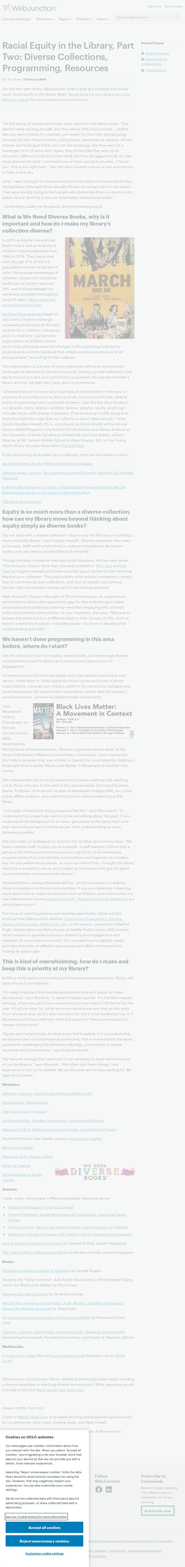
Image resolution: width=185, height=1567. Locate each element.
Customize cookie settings (44, 1553)
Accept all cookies (44, 1527)
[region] (44, 1498)
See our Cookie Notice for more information (36, 1516)
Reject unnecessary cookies (44, 1540)
